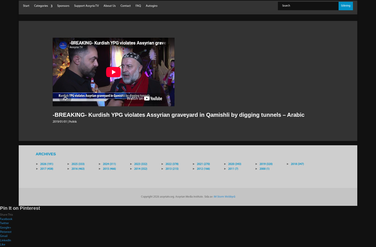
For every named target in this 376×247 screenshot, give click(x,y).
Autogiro (152, 6)
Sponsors (63, 6)
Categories (41, 6)
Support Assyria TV (86, 6)
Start (26, 6)
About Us (110, 6)
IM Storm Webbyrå (224, 196)
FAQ (138, 6)
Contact (126, 6)
